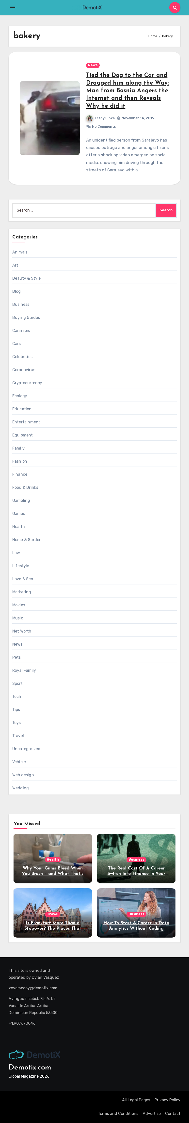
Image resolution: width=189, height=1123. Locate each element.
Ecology (19, 396)
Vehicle (19, 762)
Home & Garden (27, 539)
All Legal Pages (136, 1100)
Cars (16, 343)
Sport (17, 683)
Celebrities (22, 356)
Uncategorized (26, 748)
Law (16, 552)
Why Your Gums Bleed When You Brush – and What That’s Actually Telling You (52, 873)
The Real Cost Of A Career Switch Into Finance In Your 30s (136, 873)
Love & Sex (22, 579)
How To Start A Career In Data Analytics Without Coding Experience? (136, 928)
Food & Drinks (25, 487)
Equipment (22, 435)
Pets (16, 657)
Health (18, 526)
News (93, 65)
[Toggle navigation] (12, 8)
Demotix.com (30, 1067)
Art (15, 265)
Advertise (152, 1113)
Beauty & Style (26, 278)
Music (17, 618)
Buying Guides (26, 317)
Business (21, 304)
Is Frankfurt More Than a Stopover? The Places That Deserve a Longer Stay (52, 928)
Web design (23, 775)
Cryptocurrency (27, 382)
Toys (16, 722)
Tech (16, 696)
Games (18, 513)
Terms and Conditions (118, 1113)
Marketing (21, 592)
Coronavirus (23, 369)
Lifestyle (20, 565)
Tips (16, 709)
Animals (19, 252)
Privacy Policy (167, 1100)
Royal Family (24, 670)
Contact (172, 1113)
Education (22, 409)
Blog (16, 291)
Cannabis (21, 330)
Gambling (21, 500)
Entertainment (26, 422)
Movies (18, 605)
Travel (18, 735)
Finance (19, 474)
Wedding (20, 788)
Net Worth (22, 631)
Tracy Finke (104, 118)
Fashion (19, 461)
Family (18, 448)
